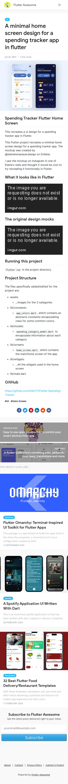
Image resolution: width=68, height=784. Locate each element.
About (7, 765)
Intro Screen (19, 401)
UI (7, 19)
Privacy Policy (34, 765)
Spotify (8, 598)
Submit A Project (55, 765)
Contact (19, 765)
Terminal (9, 517)
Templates (10, 675)
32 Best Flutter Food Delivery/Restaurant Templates (29, 683)
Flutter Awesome (25, 5)
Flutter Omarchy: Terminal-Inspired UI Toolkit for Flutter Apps (33, 525)
